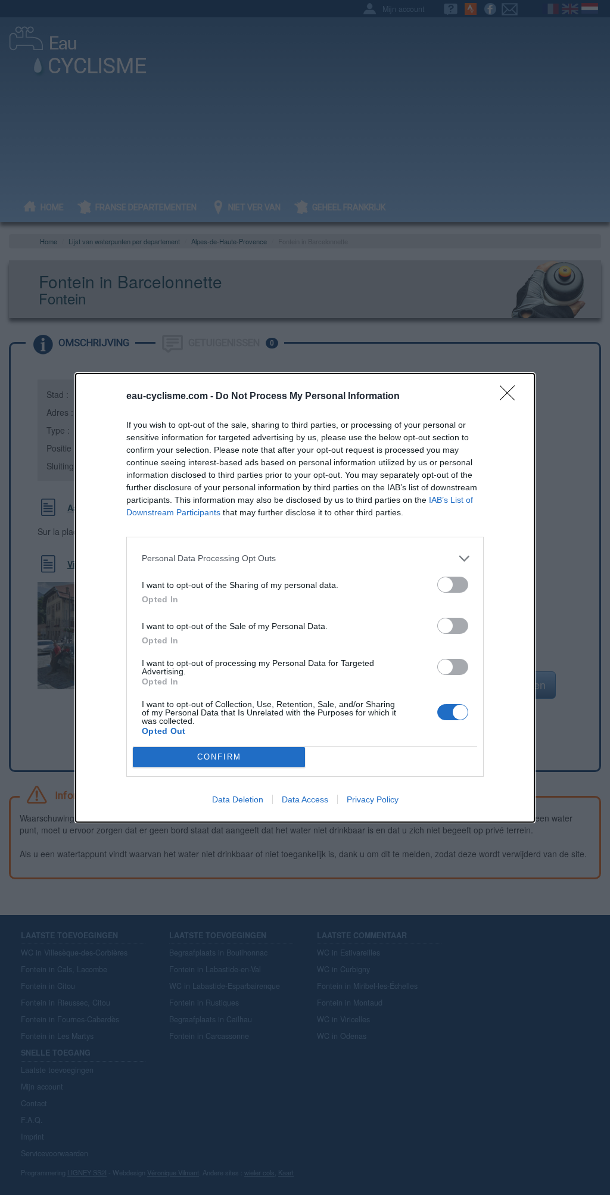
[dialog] (305, 598)
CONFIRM (219, 756)
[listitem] (305, 558)
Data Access (305, 799)
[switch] (452, 585)
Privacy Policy (373, 799)
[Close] (511, 396)
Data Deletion (237, 799)
